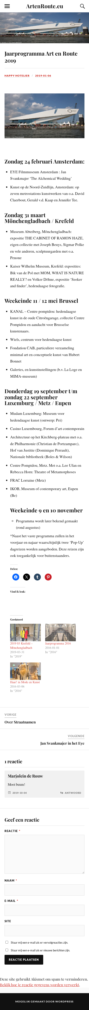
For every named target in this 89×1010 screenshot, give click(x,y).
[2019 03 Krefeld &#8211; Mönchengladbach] (25, 632)
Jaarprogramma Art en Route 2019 (41, 57)
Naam (11, 880)
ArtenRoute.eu (44, 6)
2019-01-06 (43, 75)
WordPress (64, 1001)
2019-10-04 (20, 793)
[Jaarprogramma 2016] (60, 632)
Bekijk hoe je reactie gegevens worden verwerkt (39, 984)
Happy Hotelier (17, 75)
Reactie (12, 831)
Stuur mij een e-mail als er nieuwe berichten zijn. (40, 950)
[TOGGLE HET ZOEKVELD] (81, 6)
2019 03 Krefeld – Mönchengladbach (21, 645)
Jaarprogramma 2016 (58, 643)
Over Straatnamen (20, 722)
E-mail (11, 901)
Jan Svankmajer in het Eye (62, 743)
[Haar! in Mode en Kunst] (25, 671)
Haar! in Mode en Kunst (25, 682)
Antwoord (73, 793)
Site (8, 921)
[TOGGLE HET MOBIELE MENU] (7, 6)
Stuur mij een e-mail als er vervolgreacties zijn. (39, 942)
